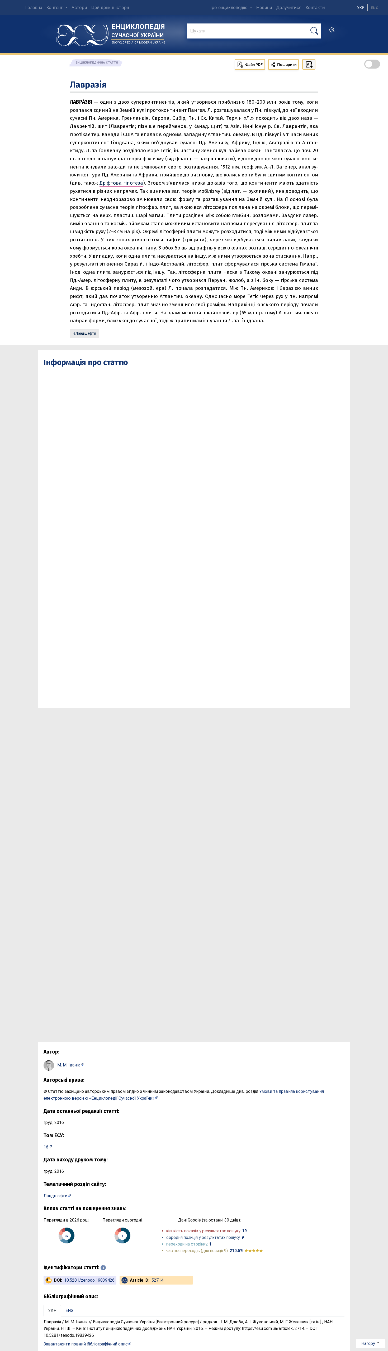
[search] (332, 31)
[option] (374, 7)
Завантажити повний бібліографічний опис (86, 1344)
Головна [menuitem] (33, 7)
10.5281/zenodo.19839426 (89, 1280)
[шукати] (314, 31)
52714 (157, 1280)
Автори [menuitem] (79, 7)
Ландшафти (85, 333)
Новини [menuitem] (264, 7)
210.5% (246, 1250)
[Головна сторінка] (82, 33)
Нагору (368, 1343)
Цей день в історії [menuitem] (110, 7)
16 (46, 1147)
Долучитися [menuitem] (288, 7)
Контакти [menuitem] (315, 7)
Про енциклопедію (229, 7)
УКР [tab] (52, 1310)
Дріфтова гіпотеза (121, 183)
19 (244, 1230)
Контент (55, 7)
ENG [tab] (69, 1310)
